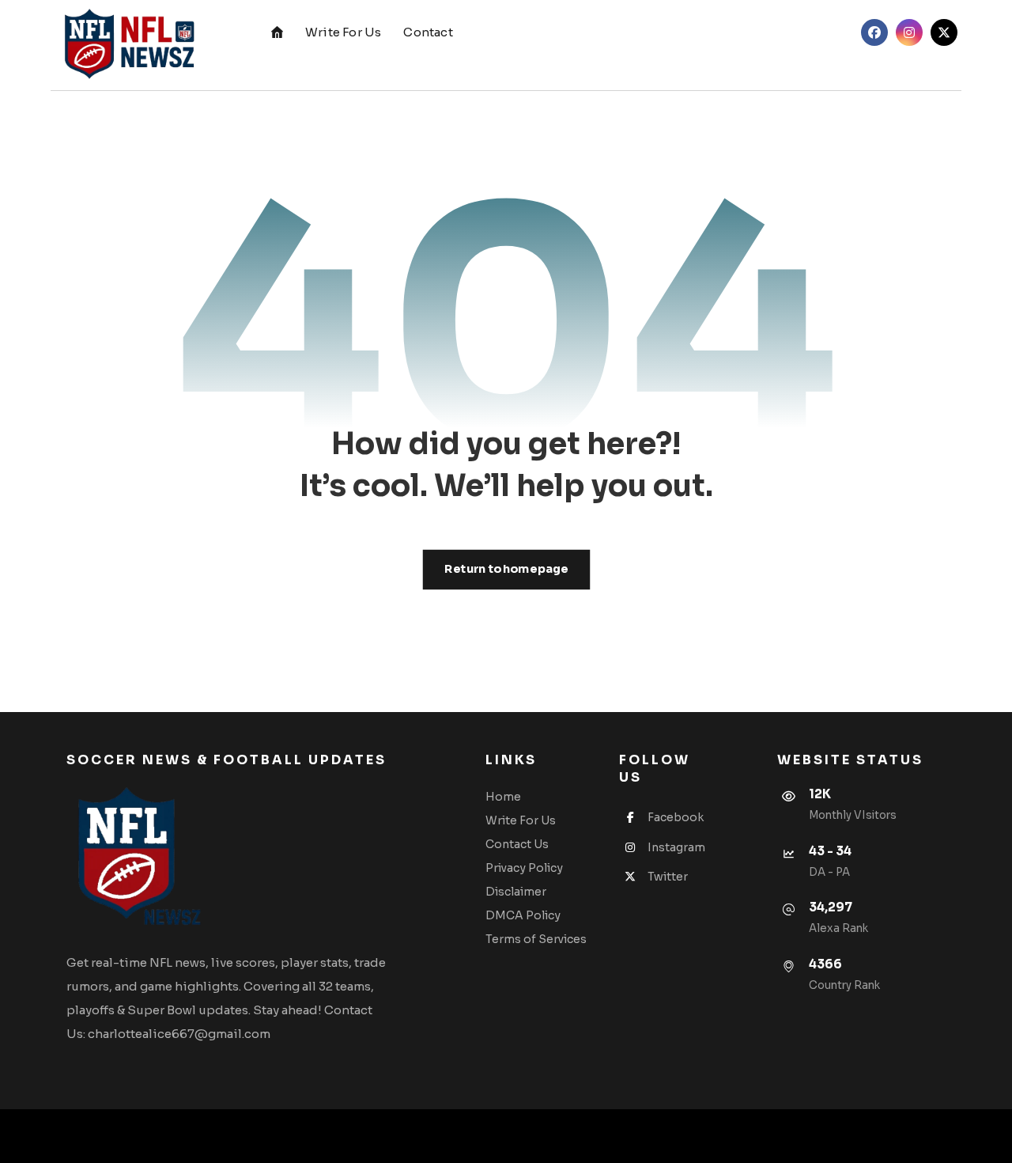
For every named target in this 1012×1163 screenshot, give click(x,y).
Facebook (676, 817)
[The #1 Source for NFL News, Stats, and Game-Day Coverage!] (126, 45)
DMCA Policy (523, 915)
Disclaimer (515, 892)
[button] (874, 32)
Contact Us (517, 844)
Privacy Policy (524, 868)
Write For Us (520, 820)
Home (503, 797)
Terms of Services (536, 939)
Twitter (668, 876)
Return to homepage (506, 569)
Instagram (676, 847)
